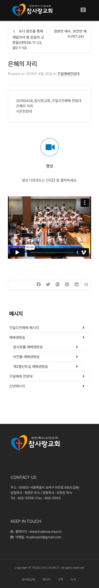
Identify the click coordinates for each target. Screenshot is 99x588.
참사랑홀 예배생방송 (28, 347)
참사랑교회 (28, 579)
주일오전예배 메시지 (24, 328)
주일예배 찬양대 (20, 376)
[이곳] (50, 180)
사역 (60, 579)
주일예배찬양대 (68, 74)
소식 (73, 579)
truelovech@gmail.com (43, 537)
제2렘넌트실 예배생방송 (30, 366)
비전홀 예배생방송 (26, 357)
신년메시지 (17, 386)
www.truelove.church (45, 532)
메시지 (46, 579)
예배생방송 (17, 337)
